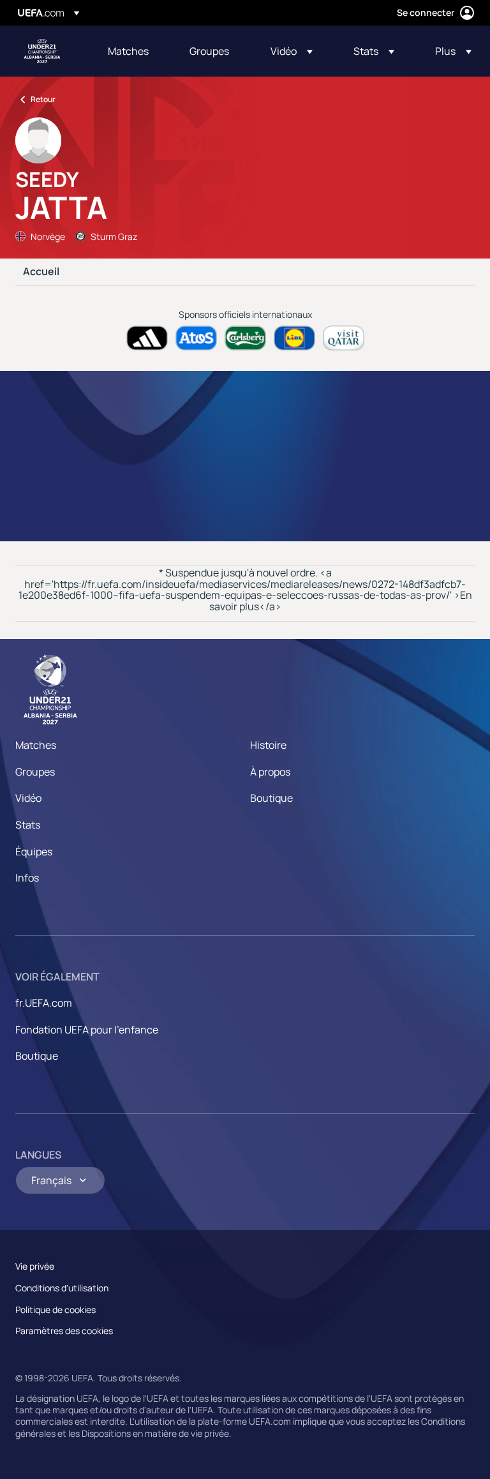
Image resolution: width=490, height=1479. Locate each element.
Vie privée (34, 1266)
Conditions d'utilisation (61, 1288)
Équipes (33, 852)
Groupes (35, 772)
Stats (27, 825)
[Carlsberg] (245, 338)
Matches (35, 745)
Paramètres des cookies (64, 1331)
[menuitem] (133, 51)
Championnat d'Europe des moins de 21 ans (42, 51)
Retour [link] (43, 99)
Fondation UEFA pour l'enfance (86, 1030)
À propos (270, 772)
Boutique (271, 798)
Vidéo (28, 798)
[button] (291, 51)
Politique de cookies (55, 1309)
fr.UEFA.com (43, 1003)
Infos (27, 878)
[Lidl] (294, 338)
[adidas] (147, 338)
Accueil (41, 272)
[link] (128, 51)
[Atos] (196, 338)
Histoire (268, 745)
